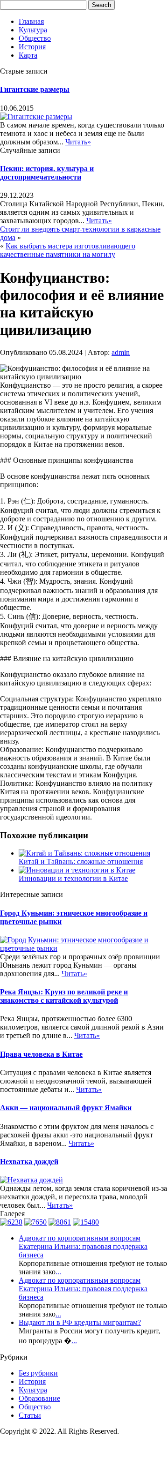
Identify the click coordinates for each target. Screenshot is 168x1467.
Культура (33, 30)
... (58, 1272)
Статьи (30, 1415)
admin (121, 352)
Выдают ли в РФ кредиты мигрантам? (80, 1322)
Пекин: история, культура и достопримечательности (47, 173)
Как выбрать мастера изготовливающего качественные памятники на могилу (67, 250)
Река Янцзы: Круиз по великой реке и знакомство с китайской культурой (64, 996)
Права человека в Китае (41, 1054)
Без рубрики (38, 1373)
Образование (39, 1398)
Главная (31, 21)
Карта (28, 55)
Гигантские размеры (35, 89)
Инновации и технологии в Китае (73, 878)
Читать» (78, 142)
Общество (35, 38)
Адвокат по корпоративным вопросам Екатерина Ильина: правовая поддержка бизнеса (83, 1246)
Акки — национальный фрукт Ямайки (66, 1108)
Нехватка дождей (29, 1162)
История (32, 47)
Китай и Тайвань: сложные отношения (81, 861)
